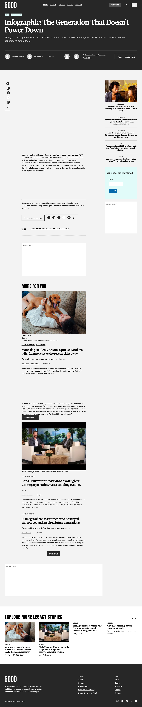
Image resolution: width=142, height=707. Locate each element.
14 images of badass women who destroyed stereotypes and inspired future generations (51, 520)
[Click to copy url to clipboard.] (8, 106)
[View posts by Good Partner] (7, 56)
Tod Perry (25, 364)
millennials (64, 229)
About (80, 680)
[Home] (7, 15)
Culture (78, 5)
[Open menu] (134, 5)
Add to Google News (127, 57)
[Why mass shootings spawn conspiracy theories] (122, 628)
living (56, 229)
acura (33, 229)
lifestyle (50, 229)
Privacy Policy (21, 701)
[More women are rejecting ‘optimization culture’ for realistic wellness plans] (121, 158)
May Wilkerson (27, 495)
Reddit (76, 403)
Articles (25, 345)
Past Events (40, 345)
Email (111, 180)
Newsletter (83, 686)
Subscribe (115, 5)
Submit (113, 191)
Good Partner (19, 56)
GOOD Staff (34, 364)
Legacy (16, 15)
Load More (53, 554)
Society (53, 5)
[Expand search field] (127, 4)
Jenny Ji (39, 56)
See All (134, 618)
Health (70, 5)
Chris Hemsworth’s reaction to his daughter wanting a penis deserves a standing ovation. (51, 482)
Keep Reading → (30, 418)
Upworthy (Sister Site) (87, 693)
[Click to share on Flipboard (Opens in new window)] (8, 97)
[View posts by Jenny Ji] (29, 56)
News (45, 5)
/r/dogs (46, 406)
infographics (41, 229)
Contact (81, 683)
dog (52, 373)
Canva (24, 338)
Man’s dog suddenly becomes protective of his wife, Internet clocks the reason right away (52, 351)
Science (62, 5)
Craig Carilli (26, 533)
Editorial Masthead (86, 690)
